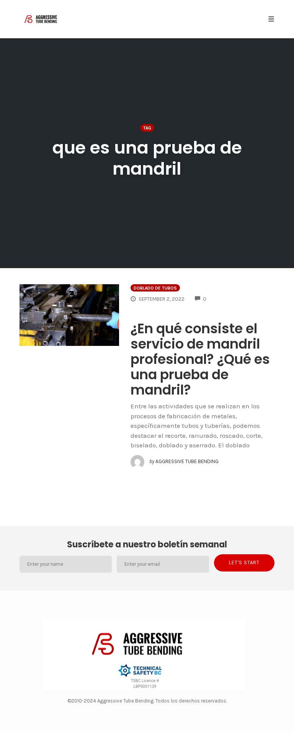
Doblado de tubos (155, 288)
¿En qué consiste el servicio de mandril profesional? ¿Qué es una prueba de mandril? (200, 359)
